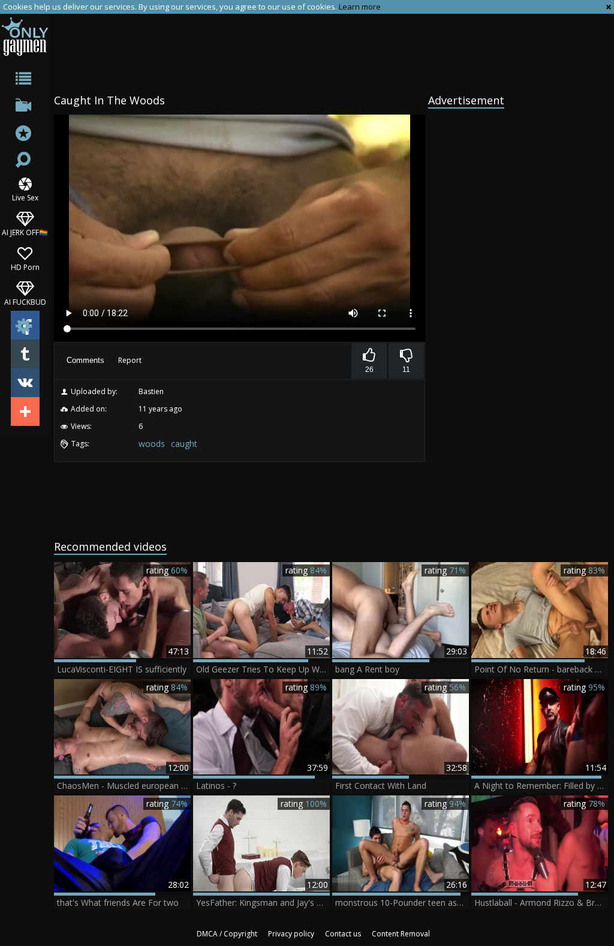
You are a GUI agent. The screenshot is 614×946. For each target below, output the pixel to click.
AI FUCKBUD (25, 301)
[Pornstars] (25, 135)
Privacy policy (291, 934)
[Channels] (25, 108)
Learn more (360, 6)
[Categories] (25, 81)
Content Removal (401, 934)
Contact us (343, 934)
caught (184, 443)
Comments (85, 360)
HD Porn (25, 266)
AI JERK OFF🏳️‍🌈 (25, 231)
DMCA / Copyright (227, 934)
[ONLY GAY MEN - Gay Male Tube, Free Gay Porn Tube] (25, 36)
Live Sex (25, 197)
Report (130, 360)
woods (152, 443)
